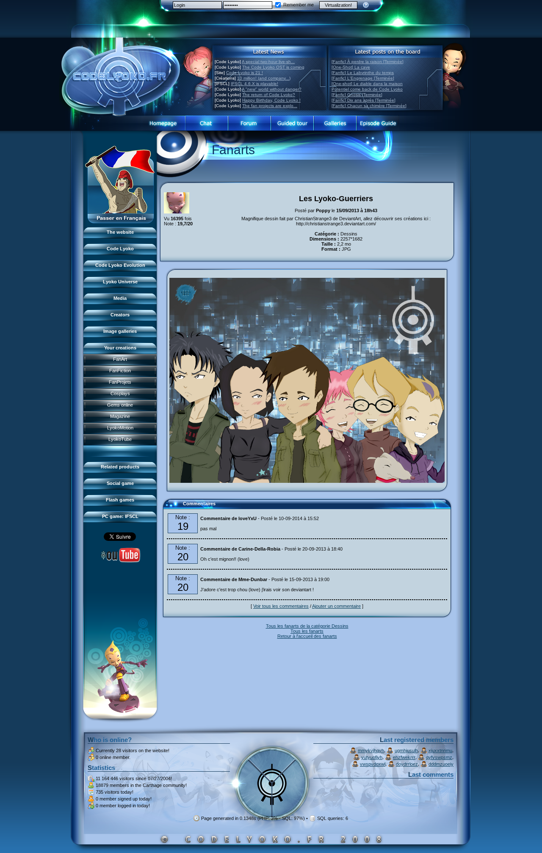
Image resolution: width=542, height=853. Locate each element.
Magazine (120, 416)
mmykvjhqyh (371, 750)
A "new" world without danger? (271, 89)
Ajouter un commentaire (336, 606)
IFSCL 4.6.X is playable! (254, 83)
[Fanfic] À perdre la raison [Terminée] (368, 61)
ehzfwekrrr (404, 757)
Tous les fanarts (307, 631)
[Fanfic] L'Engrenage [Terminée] (363, 78)
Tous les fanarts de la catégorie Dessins (307, 626)
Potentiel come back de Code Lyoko (367, 89)
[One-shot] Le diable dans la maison (367, 83)
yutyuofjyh (371, 757)
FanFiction (120, 370)
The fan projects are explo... (269, 105)
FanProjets (120, 382)
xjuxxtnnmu (440, 750)
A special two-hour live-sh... (268, 61)
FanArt (120, 359)
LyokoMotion (120, 427)
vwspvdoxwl (372, 764)
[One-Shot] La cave (351, 67)
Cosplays (120, 393)
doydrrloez (407, 764)
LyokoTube (120, 439)
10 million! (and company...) (263, 78)
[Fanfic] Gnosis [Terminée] (357, 94)
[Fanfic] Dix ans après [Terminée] (363, 100)
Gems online (120, 404)
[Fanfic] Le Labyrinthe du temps (363, 72)
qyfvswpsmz (439, 757)
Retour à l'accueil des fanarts (307, 636)
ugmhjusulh (406, 750)
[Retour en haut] (172, 507)
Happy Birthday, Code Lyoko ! (271, 100)
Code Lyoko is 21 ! (244, 72)
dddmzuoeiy (441, 764)
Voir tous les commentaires (281, 606)
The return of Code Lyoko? (268, 94)
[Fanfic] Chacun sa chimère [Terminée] (369, 105)
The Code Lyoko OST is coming (273, 67)
